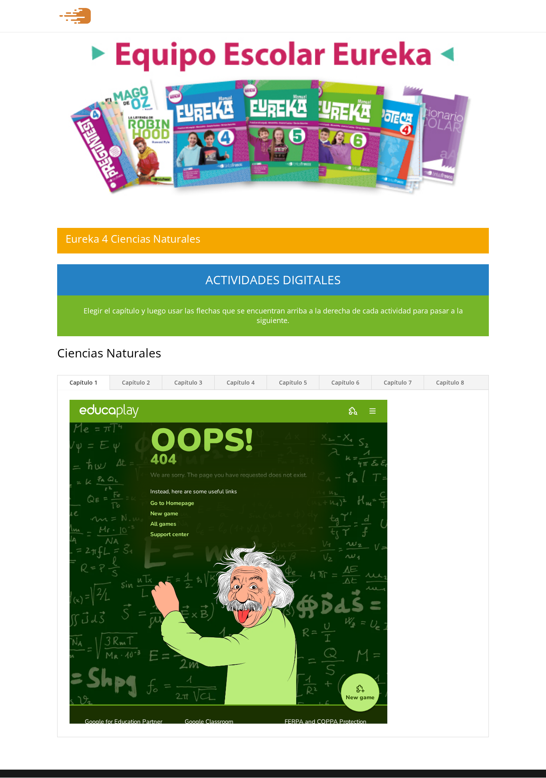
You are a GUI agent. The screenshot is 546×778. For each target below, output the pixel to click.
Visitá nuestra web (463, 16)
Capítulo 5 (293, 382)
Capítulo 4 (241, 382)
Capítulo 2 (136, 382)
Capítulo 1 (84, 382)
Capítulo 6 (345, 382)
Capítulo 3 (188, 382)
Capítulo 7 (398, 382)
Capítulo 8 (450, 382)
